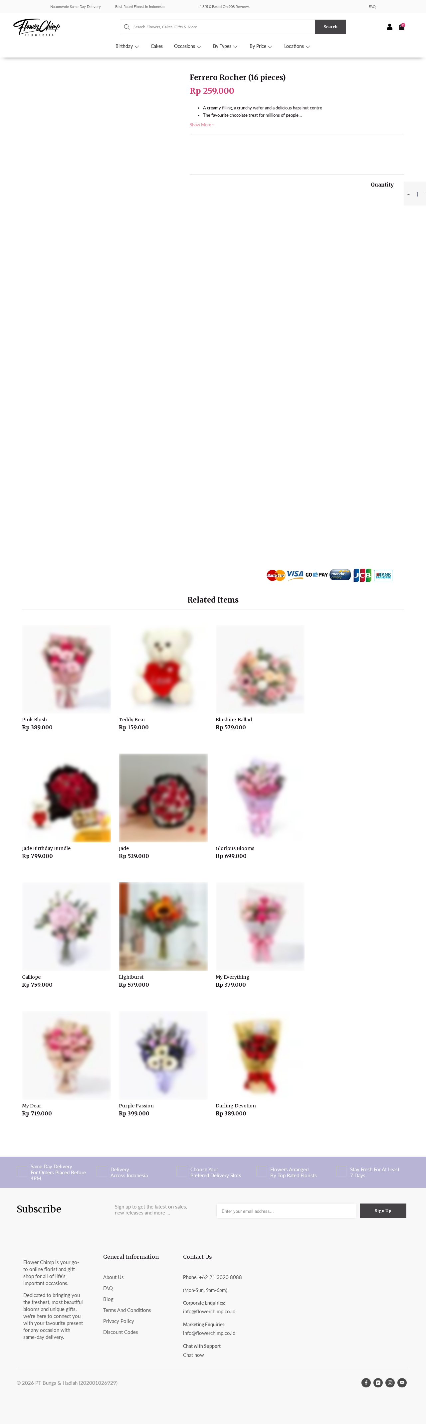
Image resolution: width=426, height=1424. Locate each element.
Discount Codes (120, 1332)
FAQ (372, 6)
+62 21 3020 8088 (220, 1277)
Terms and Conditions (127, 1310)
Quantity (382, 185)
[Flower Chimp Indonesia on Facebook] (366, 1382)
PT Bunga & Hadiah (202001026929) (76, 1383)
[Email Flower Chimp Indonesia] (402, 1382)
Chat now (193, 1355)
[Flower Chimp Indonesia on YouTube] (378, 1382)
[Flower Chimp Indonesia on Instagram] (390, 1382)
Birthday (124, 46)
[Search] (123, 27)
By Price (259, 46)
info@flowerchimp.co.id (209, 1311)
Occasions (185, 46)
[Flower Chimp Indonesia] (66, 26)
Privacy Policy (118, 1321)
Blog (108, 1299)
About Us (113, 1277)
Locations (294, 46)
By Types (223, 46)
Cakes (157, 46)
